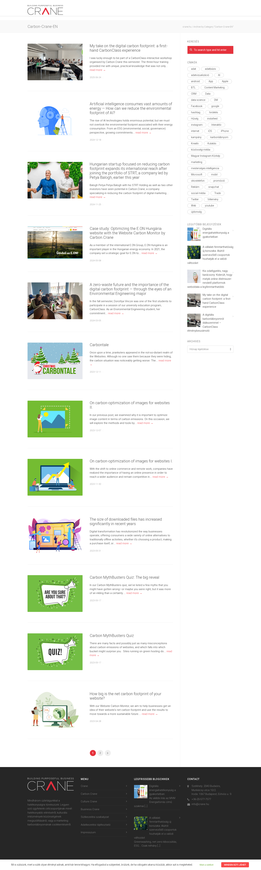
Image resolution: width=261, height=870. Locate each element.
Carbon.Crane (89, 793)
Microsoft (196, 174)
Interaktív (216, 124)
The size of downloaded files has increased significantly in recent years (126, 521)
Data (207, 93)
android (195, 81)
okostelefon (198, 180)
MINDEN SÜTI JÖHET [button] (235, 864)
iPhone (225, 131)
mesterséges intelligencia (205, 168)
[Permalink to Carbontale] (55, 361)
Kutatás (212, 143)
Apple (225, 81)
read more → (98, 70)
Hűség (194, 118)
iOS (210, 131)
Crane (84, 786)
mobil (214, 174)
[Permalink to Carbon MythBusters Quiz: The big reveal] (55, 593)
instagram (197, 124)
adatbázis (210, 68)
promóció (219, 180)
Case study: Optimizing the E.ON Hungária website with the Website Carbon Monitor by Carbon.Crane (127, 233)
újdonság (196, 211)
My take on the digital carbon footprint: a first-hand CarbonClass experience (129, 48)
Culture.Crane (89, 801)
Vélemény (213, 199)
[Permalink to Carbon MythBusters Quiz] (55, 651)
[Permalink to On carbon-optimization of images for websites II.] (55, 419)
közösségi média (200, 149)
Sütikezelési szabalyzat (95, 817)
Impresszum (88, 832)
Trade (217, 193)
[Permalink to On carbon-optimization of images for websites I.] (55, 477)
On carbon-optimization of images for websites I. (131, 461)
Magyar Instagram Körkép (205, 155)
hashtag (195, 112)
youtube (209, 205)
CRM (193, 93)
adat (193, 68)
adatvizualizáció (200, 75)
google (215, 106)
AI (219, 75)
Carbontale (99, 345)
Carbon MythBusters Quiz (112, 635)
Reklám (195, 187)
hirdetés (213, 112)
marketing (196, 162)
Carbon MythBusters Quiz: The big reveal (124, 577)
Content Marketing (214, 87)
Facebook (196, 106)
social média (198, 193)
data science (198, 100)
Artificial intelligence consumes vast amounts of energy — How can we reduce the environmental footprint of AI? (131, 108)
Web (193, 205)
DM (216, 100)
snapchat (213, 187)
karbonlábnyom (219, 137)
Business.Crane (90, 809)
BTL (193, 87)
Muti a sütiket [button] (206, 864)
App (211, 81)
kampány (196, 137)
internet (195, 131)
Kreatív (195, 143)
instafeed (212, 118)
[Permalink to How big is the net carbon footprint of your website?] (55, 710)
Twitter (195, 199)
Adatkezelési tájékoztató (95, 824)
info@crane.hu (200, 804)
